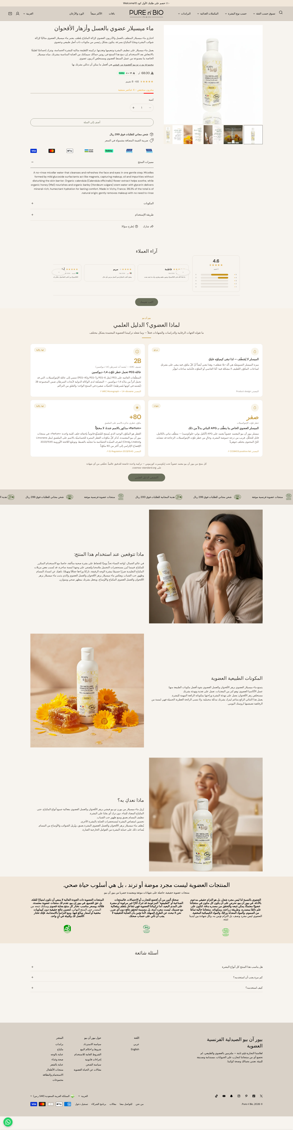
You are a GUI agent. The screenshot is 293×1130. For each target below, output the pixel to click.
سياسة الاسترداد (92, 1044)
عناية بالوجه (57, 1054)
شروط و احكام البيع (90, 1049)
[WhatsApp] (8, 1122)
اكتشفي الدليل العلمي (146, 477)
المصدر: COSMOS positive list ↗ (243, 451)
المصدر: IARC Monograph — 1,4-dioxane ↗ (120, 391)
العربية (29, 13)
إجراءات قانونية (93, 1059)
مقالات (113, 1104)
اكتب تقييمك (146, 302)
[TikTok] (216, 1096)
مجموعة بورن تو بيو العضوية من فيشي (133, 64)
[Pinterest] (246, 1096)
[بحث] (281, 12)
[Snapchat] (231, 1096)
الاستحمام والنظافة (53, 1074)
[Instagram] (239, 1096)
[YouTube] (224, 1096)
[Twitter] (261, 1096)
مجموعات (58, 1080)
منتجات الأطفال (54, 1069)
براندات (59, 1044)
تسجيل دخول (81, 1104)
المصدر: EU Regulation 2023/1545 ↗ (123, 451)
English (135, 1049)
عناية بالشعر (56, 1064)
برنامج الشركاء (98, 1104)
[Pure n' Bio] (146, 14)
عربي (136, 1044)
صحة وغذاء (57, 1059)
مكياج (60, 1049)
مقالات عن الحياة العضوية (87, 1069)
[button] (10, 13)
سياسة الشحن (93, 1064)
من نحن (140, 1104)
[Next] (254, 75)
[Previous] (171, 75)
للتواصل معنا (126, 1104)
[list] (213, 74)
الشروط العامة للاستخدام (87, 1054)
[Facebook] (254, 1096)
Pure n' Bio (247, 1104)
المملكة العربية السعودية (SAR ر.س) (51, 1096)
